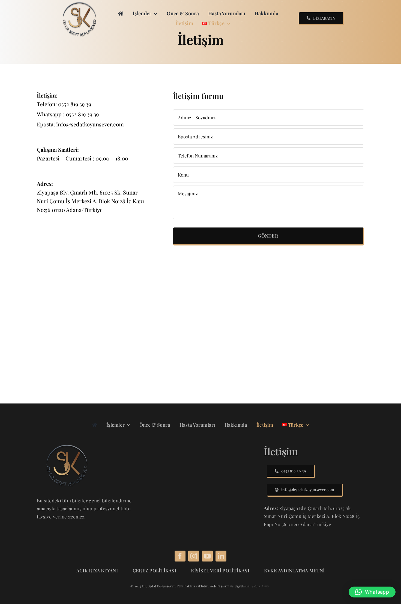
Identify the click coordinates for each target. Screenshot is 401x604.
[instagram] (193, 556)
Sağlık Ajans (261, 586)
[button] (372, 592)
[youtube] (207, 556)
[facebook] (180, 556)
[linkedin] (221, 556)
